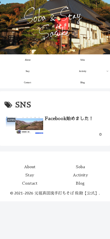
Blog (80, 183)
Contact (30, 183)
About (30, 167)
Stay (29, 175)
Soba (80, 167)
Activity (80, 175)
